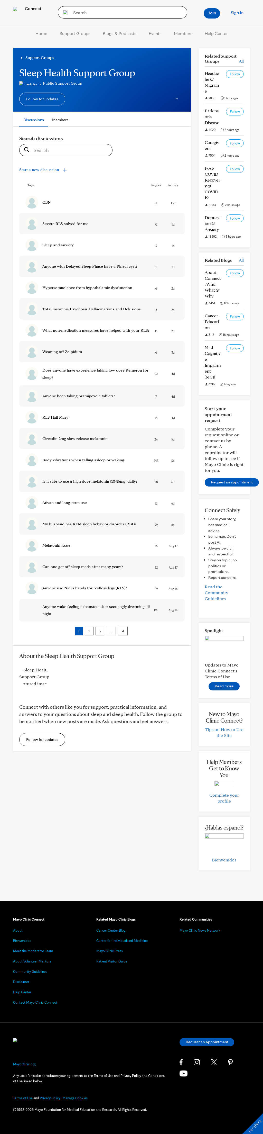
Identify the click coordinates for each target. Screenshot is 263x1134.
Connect (32, 8)
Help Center (216, 33)
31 (122, 631)
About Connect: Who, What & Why (213, 284)
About (18, 930)
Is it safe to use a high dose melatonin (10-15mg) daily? (89, 481)
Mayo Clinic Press (109, 951)
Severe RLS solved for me (65, 223)
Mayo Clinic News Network (200, 930)
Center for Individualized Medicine (122, 941)
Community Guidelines (30, 971)
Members (183, 33)
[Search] (63, 12)
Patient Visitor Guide (111, 961)
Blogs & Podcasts (119, 33)
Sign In (237, 12)
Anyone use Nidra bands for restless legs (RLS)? (84, 588)
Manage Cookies (75, 1098)
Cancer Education (212, 321)
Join (212, 12)
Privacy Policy (50, 1098)
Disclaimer (21, 982)
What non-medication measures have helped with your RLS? (95, 330)
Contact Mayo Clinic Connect (35, 1002)
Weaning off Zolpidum (62, 351)
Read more (224, 685)
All (241, 61)
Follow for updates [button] (42, 98)
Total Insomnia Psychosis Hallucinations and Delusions (91, 309)
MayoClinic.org (24, 1064)
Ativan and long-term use (64, 502)
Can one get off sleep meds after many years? (82, 566)
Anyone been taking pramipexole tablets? (78, 395)
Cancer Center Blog (111, 930)
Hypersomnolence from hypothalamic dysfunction (87, 287)
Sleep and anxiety (58, 244)
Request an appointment (232, 482)
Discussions (33, 119)
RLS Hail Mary (55, 417)
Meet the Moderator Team (33, 951)
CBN (46, 202)
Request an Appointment (207, 1041)
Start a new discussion (39, 169)
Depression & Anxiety (212, 223)
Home (41, 33)
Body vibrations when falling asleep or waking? (84, 459)
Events (155, 33)
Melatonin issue (56, 545)
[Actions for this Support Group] (176, 99)
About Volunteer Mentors (32, 961)
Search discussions (41, 138)
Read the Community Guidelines (216, 592)
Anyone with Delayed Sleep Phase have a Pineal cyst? (89, 266)
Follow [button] (235, 74)
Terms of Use (23, 1098)
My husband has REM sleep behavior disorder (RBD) (89, 523)
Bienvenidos (224, 859)
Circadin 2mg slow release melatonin (75, 438)
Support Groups (75, 33)
